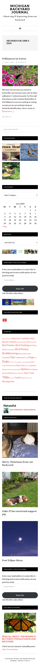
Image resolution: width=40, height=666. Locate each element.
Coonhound (20, 357)
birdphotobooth (11, 349)
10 (5, 217)
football (19, 362)
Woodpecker (8, 381)
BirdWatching (10, 353)
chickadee (5, 357)
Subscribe (20, 288)
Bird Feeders (8, 345)
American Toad (18, 338)
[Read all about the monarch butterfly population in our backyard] (20, 623)
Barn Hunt (30, 338)
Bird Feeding (22, 345)
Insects (8, 117)
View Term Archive (10, 649)
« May (4, 226)
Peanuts (10, 369)
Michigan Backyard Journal (20, 9)
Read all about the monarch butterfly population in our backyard (19, 639)
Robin (16, 373)
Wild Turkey (28, 378)
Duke (5, 361)
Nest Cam (20, 365)
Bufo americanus (24, 354)
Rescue (11, 373)
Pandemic (5, 369)
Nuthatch (33, 365)
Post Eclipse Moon (12, 560)
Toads (17, 377)
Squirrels (20, 373)
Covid (26, 357)
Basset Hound (8, 342)
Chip (11, 357)
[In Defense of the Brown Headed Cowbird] (11, 152)
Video (23, 378)
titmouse (11, 378)
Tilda (5, 377)
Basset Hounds (20, 342)
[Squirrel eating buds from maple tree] (29, 152)
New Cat (27, 365)
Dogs (31, 357)
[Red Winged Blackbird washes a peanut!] (11, 171)
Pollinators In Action (14, 58)
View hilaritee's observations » (22, 411)
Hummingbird (25, 362)
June (3, 365)
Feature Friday (13, 362)
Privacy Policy (24, 660)
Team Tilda (28, 373)
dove (35, 357)
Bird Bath (33, 342)
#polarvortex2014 (6, 338)
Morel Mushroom (11, 365)
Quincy (25, 369)
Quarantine (16, 369)
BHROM (28, 342)
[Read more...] (8, 111)
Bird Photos (21, 349)
